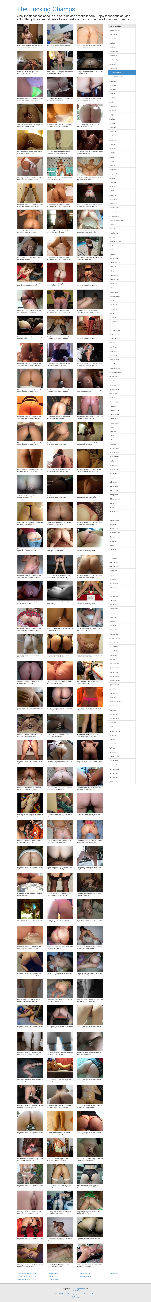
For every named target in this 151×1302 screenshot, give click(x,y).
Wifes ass (113, 752)
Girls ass (112, 381)
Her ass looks (114, 423)
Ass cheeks (113, 68)
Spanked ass (114, 672)
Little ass (112, 507)
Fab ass (112, 300)
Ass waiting (113, 203)
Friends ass (113, 347)
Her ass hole (114, 419)
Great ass (113, 398)
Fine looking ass (115, 330)
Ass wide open (114, 208)
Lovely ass (113, 524)
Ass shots (113, 195)
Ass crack (113, 85)
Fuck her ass (114, 351)
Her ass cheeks (115, 414)
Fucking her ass (115, 368)
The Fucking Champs (46, 8)
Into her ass (113, 461)
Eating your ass (115, 296)
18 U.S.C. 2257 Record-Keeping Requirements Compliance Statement (75, 1294)
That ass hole (114, 714)
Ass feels (112, 94)
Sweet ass (113, 697)
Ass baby (112, 47)
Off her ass (113, 558)
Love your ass (114, 520)
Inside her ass (114, 452)
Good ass (113, 385)
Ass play (112, 165)
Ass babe (113, 43)
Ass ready (113, 182)
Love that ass (114, 516)
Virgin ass (113, 735)
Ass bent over (114, 51)
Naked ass (113, 549)
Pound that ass (114, 583)
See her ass (113, 604)
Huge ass (113, 444)
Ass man (112, 144)
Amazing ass (114, 34)
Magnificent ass (115, 533)
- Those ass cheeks (116, 77)
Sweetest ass (114, 706)
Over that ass (114, 562)
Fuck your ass (114, 360)
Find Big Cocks (54, 1279)
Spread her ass (114, 676)
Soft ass (112, 659)
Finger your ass (115, 338)
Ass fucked (113, 106)
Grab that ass (114, 393)
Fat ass (112, 313)
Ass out (112, 157)
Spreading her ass (115, 689)
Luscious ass (114, 528)
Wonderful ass (114, 756)
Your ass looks (114, 777)
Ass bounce (113, 56)
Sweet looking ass (115, 701)
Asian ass (113, 39)
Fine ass (112, 326)
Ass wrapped (114, 212)
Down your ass (114, 279)
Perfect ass (113, 571)
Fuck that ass (114, 355)
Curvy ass (113, 267)
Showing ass (114, 634)
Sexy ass (112, 621)
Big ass (112, 246)
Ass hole (112, 119)
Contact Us (75, 1291)
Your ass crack (114, 769)
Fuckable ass (114, 364)
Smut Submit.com (85, 1276)
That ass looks (114, 718)
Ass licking (113, 127)
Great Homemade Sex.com (27, 1276)
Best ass (112, 237)
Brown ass (113, 254)
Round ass (113, 600)
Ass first (112, 98)
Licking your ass (115, 499)
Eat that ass (113, 288)
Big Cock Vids (53, 1273)
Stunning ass (114, 693)
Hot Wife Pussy (54, 1276)
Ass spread (113, 199)
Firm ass (112, 343)
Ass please (113, 170)
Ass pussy (113, 178)
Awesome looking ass (117, 220)
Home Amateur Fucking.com (27, 1273)
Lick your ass (114, 490)
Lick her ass (113, 482)
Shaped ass (113, 625)
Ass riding (113, 186)
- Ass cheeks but (116, 72)
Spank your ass (115, 668)
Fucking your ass (115, 372)
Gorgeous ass (114, 389)
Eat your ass (114, 292)
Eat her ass (113, 284)
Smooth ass (113, 655)
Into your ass (114, 469)
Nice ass (112, 554)
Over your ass (114, 566)
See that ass (114, 609)
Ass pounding (114, 174)
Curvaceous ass (115, 262)
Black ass (113, 250)
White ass (113, 744)
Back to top (75, 1297)
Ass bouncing (114, 60)
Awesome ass (114, 216)
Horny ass (113, 431)
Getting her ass (114, 376)
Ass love (112, 136)
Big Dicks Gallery (85, 1273)
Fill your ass (113, 322)
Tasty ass (113, 710)
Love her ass (114, 512)
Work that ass (114, 761)
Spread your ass (115, 685)
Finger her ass (114, 334)
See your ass (114, 613)
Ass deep (113, 89)
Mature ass (113, 541)
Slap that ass (114, 642)
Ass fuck (112, 102)
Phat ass (112, 575)
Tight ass (112, 727)
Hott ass (112, 440)
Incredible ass (114, 448)
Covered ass (114, 258)
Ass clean (113, 81)
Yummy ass (113, 782)
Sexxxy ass (113, 617)
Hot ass (112, 436)
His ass (112, 427)
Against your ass (115, 30)
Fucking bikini (114, 1273)
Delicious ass (114, 275)
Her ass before (114, 410)
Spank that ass (114, 663)
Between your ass (115, 241)
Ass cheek (113, 64)
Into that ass (114, 465)
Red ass (112, 592)
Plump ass (113, 579)
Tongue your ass (115, 731)
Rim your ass (114, 596)
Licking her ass (114, 495)
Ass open (113, 153)
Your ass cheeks (115, 765)
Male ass (112, 537)
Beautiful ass (114, 233)
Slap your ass (114, 647)
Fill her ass (113, 317)
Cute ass (112, 271)
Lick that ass (114, 486)
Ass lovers (113, 140)
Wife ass (112, 748)
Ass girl (112, 115)
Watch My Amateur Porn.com (27, 1279)
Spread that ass (115, 680)
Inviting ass (113, 474)
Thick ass (113, 723)
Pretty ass (113, 587)
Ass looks (113, 132)
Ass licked (113, 123)
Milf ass (112, 545)
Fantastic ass (114, 309)
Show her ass (114, 630)
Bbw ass (112, 229)
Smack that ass (114, 651)
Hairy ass (113, 406)
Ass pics (112, 161)
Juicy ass (112, 478)
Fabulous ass (114, 305)
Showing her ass (115, 638)
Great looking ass (115, 402)
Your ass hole (114, 773)
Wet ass (112, 739)
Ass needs (113, 148)
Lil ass (112, 503)
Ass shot (112, 191)
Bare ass (112, 224)
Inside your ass (114, 457)
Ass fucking (113, 110)
